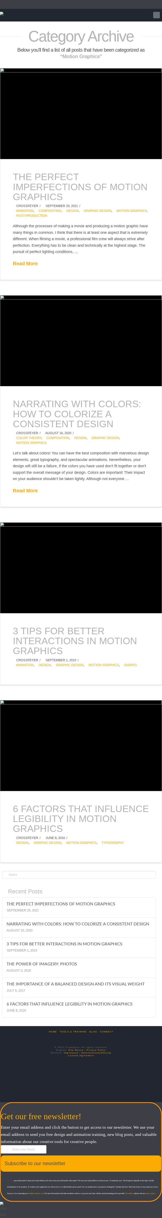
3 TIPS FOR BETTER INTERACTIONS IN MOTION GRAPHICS (75, 641)
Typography (112, 843)
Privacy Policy (96, 1050)
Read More (25, 263)
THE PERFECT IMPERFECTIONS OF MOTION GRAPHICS (80, 186)
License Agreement (81, 1055)
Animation (24, 211)
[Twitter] (81, 1037)
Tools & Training (73, 1032)
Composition (57, 438)
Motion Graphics (131, 211)
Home (53, 1032)
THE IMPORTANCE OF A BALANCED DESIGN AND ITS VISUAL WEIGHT (76, 984)
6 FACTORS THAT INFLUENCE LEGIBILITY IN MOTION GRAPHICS (81, 818)
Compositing (49, 211)
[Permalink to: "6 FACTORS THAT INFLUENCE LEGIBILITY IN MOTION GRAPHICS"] (81, 745)
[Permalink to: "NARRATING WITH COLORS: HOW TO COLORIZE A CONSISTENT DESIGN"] (81, 340)
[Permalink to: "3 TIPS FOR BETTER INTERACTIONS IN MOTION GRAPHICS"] (81, 567)
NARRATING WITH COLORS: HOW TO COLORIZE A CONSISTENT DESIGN (77, 414)
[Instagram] (88, 1037)
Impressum (71, 1053)
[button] (156, 15)
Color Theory (28, 438)
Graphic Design (97, 211)
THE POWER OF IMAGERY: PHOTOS (42, 964)
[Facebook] (73, 1037)
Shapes (130, 665)
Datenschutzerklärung (96, 1053)
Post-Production (31, 215)
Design (72, 211)
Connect (106, 1032)
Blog (93, 1032)
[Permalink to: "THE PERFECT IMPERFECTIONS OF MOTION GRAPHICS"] (81, 113)
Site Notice (76, 1050)
